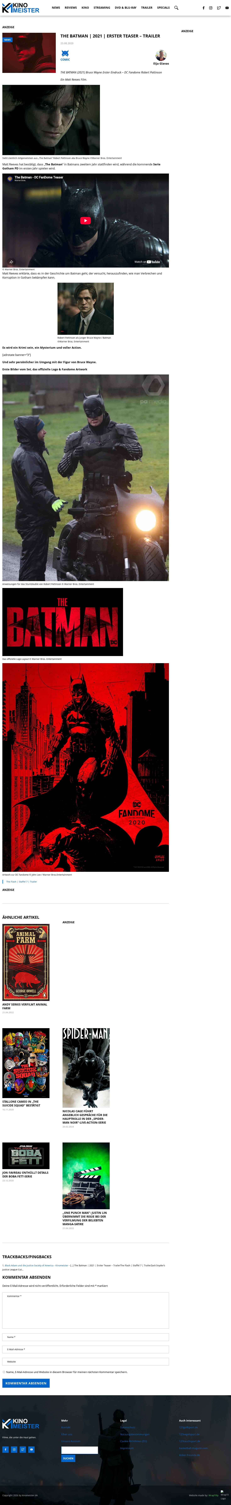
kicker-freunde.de (189, 1455)
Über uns (66, 1434)
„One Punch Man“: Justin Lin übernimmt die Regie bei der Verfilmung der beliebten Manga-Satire (85, 1218)
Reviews (71, 7)
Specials (163, 7)
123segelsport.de (189, 1434)
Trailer (146, 7)
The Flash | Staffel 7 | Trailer (21, 881)
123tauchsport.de (189, 1441)
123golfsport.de (188, 1427)
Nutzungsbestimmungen (135, 1434)
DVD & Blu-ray (125, 7)
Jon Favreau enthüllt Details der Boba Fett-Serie (25, 1174)
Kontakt (66, 1427)
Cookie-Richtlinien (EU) (133, 1441)
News (56, 7)
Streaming (102, 7)
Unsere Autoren (70, 1441)
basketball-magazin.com (193, 1448)
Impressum (127, 1448)
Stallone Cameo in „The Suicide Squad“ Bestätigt (21, 1103)
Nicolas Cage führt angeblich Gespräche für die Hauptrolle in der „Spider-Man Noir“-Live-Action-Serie (85, 1116)
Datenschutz (127, 1427)
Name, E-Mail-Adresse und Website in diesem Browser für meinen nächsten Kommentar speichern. (67, 1372)
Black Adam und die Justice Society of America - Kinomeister (36, 1265)
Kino (85, 7)
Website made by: (203, 1495)
